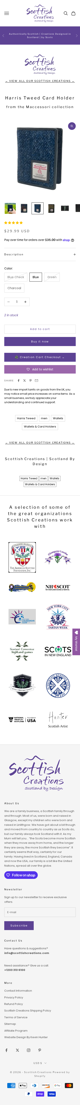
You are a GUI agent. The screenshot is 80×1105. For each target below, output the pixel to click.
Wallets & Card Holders (40, 427)
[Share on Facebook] (18, 380)
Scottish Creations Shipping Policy (27, 1011)
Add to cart (40, 329)
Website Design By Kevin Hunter (26, 1037)
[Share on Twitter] (24, 380)
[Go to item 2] (24, 208)
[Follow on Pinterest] (40, 1050)
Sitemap (10, 1024)
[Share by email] (36, 380)
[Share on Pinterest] (30, 380)
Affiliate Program (16, 1031)
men (44, 418)
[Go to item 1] (10, 208)
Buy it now (40, 341)
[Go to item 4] (51, 208)
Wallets (58, 418)
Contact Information (18, 991)
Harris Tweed (26, 418)
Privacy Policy (13, 997)
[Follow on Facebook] (6, 1050)
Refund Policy (13, 1004)
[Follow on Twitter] (17, 1050)
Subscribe (19, 925)
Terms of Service (16, 1017)
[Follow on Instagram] (28, 1050)
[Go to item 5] (65, 208)
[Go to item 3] (38, 208)
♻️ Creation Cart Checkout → (40, 357)
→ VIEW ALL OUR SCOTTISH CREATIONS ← (40, 80)
